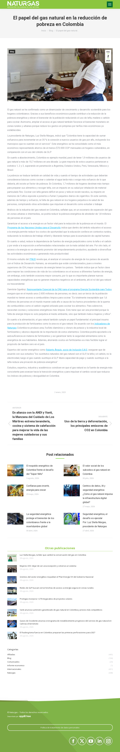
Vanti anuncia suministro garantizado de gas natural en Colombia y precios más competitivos (61, 609)
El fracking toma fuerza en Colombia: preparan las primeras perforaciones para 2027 (57, 632)
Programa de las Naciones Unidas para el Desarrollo (34, 227)
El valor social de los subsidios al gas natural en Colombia (96, 469)
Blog (12, 52)
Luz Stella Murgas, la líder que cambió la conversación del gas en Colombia (53, 555)
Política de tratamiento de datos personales (60, 727)
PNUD (33, 259)
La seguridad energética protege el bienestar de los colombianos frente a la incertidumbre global (40, 520)
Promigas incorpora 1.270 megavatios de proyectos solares (46, 598)
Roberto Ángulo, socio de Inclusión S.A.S (66, 349)
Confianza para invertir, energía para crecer (37, 487)
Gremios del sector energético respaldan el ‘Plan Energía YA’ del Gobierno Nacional (56, 577)
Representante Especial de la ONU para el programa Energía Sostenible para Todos (69, 289)
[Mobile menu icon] (110, 4)
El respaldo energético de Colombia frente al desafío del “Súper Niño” (40, 469)
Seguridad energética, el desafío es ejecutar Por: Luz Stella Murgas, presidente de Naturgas (95, 520)
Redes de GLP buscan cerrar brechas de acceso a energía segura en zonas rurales (57, 588)
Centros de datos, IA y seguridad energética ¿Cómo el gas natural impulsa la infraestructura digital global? (98, 494)
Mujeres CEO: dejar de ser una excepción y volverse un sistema (48, 566)
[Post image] (15, 470)
